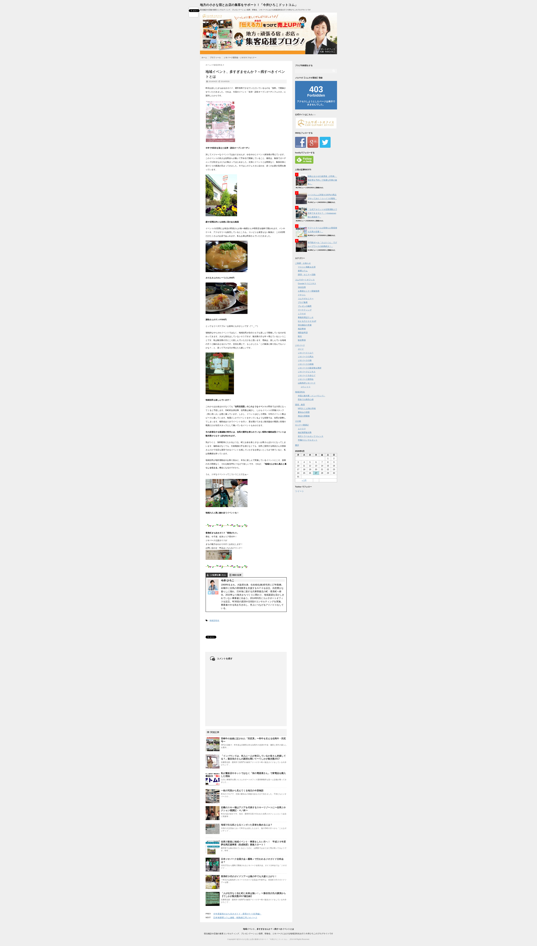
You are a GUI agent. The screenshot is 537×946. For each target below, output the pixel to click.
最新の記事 (236, 575)
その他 (298, 421)
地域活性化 (214, 620)
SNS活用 (302, 287)
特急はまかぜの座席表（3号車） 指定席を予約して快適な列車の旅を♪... (323, 180)
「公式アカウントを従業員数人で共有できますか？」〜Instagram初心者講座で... (322, 213)
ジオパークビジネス (306, 372)
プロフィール (215, 57)
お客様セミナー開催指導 (308, 291)
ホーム (204, 57)
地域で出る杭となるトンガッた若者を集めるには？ (246, 825)
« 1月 (304, 480)
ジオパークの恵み (306, 356)
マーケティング (305, 310)
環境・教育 (300, 405)
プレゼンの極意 (305, 306)
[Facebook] (213, 592)
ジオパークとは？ (306, 353)
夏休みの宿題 (304, 412)
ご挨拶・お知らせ (303, 263)
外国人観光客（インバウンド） (311, 396)
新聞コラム (303, 271)
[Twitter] (209, 592)
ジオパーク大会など (306, 375)
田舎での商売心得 (306, 399)
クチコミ (302, 295)
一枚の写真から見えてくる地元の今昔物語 (242, 790)
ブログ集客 (303, 302)
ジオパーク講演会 (306, 379)
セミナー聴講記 (302, 425)
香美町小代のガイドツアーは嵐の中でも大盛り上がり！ (249, 876)
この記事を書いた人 (217, 575)
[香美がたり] (246, 555)
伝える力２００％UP (307, 321)
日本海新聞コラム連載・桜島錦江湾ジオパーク (235, 917)
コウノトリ (305, 387)
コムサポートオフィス (305, 280)
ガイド (301, 349)
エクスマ (302, 429)
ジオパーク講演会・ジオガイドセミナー (240, 57)
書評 (297, 445)
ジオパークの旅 (305, 360)
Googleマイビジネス (307, 283)
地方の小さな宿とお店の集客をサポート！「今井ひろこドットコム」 (249, 5)
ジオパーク (300, 345)
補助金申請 (303, 332)
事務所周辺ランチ (306, 317)
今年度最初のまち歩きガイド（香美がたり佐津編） (237, 914)
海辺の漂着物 (304, 416)
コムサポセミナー (306, 298)
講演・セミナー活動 (306, 274)
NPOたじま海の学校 (307, 408)
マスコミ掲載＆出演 (306, 267)
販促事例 (302, 340)
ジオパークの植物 (306, 364)
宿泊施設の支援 (305, 325)
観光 (300, 336)
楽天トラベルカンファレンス (310, 436)
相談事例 (302, 329)
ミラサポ (302, 314)
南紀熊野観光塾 (305, 432)
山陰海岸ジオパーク (306, 383)
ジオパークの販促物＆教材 (309, 368)
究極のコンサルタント (307, 440)
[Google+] (216, 592)
